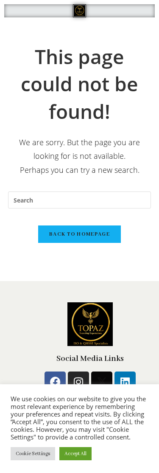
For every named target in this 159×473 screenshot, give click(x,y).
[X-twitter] (101, 382)
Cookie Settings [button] (33, 453)
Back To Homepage (79, 234)
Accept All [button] (75, 453)
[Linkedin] (125, 382)
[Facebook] (55, 382)
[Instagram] (78, 382)
